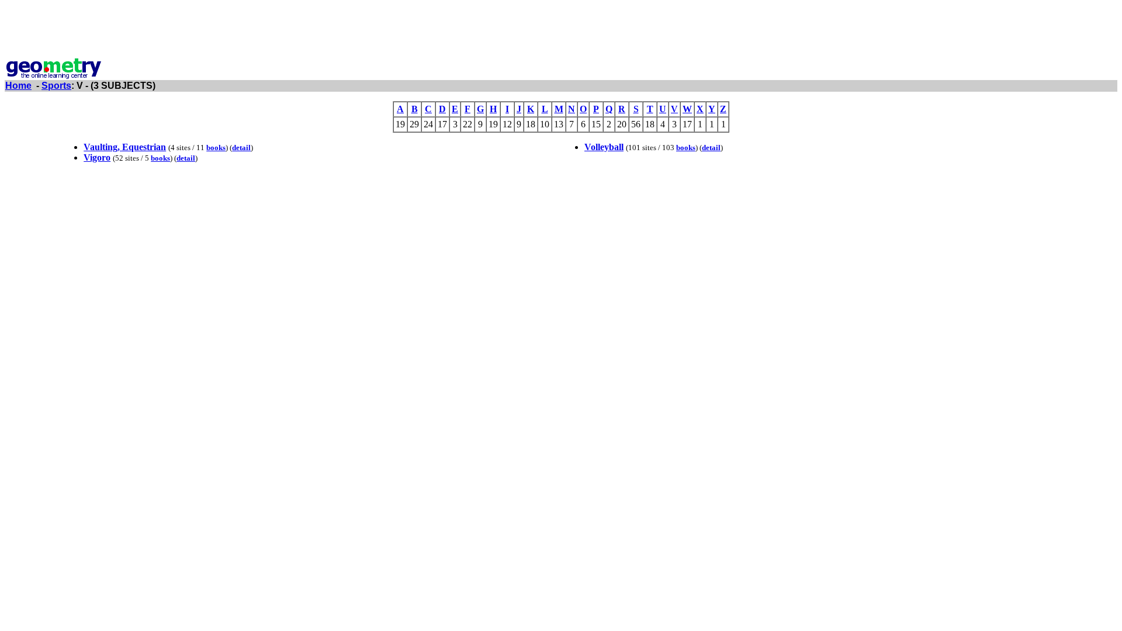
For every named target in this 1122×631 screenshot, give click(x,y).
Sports (56, 86)
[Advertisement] (561, 31)
